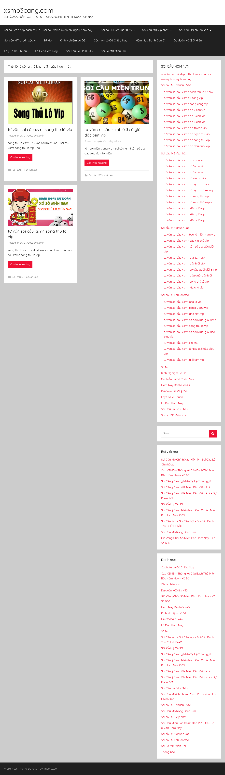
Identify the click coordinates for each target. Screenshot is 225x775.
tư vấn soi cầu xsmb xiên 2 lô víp (184, 208)
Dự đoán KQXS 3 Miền (188, 40)
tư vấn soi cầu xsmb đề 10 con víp (185, 128)
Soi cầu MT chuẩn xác (18, 40)
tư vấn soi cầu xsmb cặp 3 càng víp (186, 104)
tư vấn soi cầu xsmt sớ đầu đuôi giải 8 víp (190, 320)
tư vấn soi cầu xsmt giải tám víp (184, 359)
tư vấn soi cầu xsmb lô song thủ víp (186, 196)
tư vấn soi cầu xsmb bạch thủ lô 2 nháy (188, 92)
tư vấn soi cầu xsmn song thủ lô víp (186, 281)
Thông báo (168, 752)
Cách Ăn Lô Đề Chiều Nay (110, 40)
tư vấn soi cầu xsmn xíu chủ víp (183, 287)
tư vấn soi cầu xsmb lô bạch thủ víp (186, 184)
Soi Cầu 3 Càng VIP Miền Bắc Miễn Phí (185, 487)
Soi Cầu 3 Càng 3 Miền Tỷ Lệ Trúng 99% (186, 481)
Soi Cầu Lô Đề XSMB (79, 51)
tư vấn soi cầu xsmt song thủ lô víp (40, 129)
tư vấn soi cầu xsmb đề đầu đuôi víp (187, 146)
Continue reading (20, 157)
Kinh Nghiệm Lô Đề (72, 40)
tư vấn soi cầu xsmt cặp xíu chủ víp (186, 307)
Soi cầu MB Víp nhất (155, 30)
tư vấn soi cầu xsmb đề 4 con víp (184, 110)
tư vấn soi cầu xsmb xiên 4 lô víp (184, 220)
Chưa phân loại (170, 584)
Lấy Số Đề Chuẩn (15, 51)
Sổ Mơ (47, 40)
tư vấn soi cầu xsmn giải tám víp (184, 257)
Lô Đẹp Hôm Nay (46, 51)
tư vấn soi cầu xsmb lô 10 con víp (185, 178)
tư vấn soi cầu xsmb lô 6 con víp (184, 166)
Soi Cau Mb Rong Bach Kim (178, 532)
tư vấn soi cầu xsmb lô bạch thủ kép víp (189, 190)
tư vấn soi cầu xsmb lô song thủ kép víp (189, 202)
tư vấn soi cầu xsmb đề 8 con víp (184, 122)
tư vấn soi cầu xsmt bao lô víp (182, 301)
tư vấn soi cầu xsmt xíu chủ (181, 342)
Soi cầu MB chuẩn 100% (116, 30)
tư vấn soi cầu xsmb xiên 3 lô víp (184, 214)
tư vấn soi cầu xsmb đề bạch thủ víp (187, 134)
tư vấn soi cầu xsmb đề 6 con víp (184, 116)
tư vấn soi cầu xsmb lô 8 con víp (184, 172)
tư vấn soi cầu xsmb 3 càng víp (183, 98)
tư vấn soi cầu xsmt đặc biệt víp (184, 313)
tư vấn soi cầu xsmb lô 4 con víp (184, 160)
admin (40, 135)
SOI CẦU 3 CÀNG (172, 504)
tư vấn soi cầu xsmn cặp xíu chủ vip (186, 240)
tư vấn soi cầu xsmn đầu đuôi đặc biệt (188, 275)
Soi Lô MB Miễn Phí (113, 51)
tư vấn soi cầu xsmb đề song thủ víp (187, 140)
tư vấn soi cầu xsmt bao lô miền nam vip (189, 234)
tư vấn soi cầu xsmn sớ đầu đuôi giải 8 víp (190, 269)
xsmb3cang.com (28, 10)
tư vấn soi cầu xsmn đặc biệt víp (184, 263)
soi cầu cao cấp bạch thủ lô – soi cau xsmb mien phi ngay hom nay (48, 30)
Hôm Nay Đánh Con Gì (150, 40)
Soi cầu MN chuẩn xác (193, 30)
